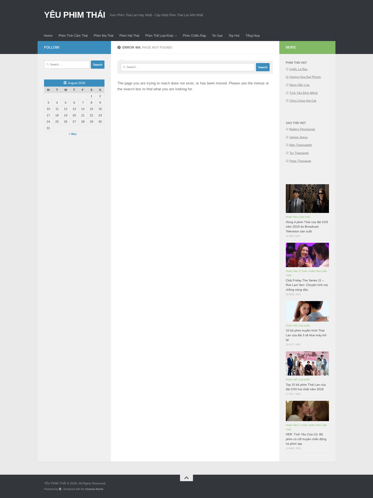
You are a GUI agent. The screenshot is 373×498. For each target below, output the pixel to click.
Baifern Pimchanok (302, 129)
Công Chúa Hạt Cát (302, 100)
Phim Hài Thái (129, 35)
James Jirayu (298, 137)
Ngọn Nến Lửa (299, 85)
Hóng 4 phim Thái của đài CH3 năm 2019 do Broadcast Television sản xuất (307, 226)
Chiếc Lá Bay (298, 69)
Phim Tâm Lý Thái (296, 271)
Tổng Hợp (252, 35)
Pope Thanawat (300, 161)
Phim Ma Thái (103, 35)
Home (48, 35)
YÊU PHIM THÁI (74, 14)
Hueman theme (94, 489)
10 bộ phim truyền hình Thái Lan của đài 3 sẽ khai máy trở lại (306, 335)
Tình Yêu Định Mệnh (303, 93)
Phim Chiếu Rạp (194, 35)
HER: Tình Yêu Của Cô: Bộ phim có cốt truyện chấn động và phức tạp (306, 439)
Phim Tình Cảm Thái (73, 35)
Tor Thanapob (299, 153)
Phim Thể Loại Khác (159, 35)
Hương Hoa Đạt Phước (305, 77)
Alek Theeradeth (300, 145)
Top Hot (234, 35)
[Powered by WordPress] (60, 489)
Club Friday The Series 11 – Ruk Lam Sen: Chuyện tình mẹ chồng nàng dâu (307, 285)
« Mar (73, 134)
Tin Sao (217, 35)
